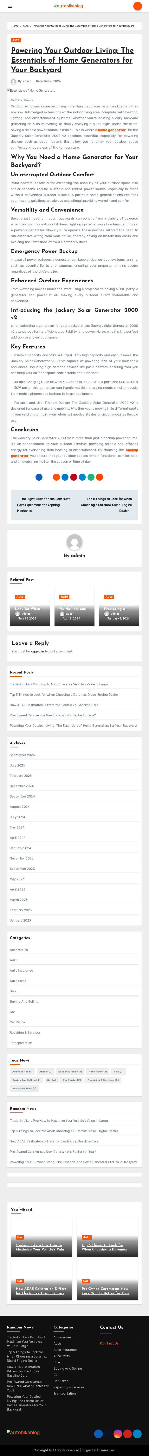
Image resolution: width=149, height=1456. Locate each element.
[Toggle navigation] (10, 6)
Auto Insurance (21, 970)
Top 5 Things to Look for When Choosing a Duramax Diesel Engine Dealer (64, 695)
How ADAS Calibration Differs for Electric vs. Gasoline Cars (54, 705)
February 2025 (21, 776)
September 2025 (22, 755)
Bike (13, 991)
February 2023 (21, 910)
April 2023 (17, 889)
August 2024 (20, 807)
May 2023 (17, 879)
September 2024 (22, 796)
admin (27, 81)
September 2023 (22, 869)
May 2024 (17, 827)
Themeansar (106, 1450)
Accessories (19, 950)
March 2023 (19, 900)
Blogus (86, 1450)
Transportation (21, 1043)
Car (12, 1012)
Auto (15, 40)
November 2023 (22, 858)
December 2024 (22, 786)
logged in (37, 651)
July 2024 (17, 817)
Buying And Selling (24, 1001)
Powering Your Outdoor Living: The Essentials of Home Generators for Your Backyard (72, 60)
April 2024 (17, 838)
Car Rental (18, 1022)
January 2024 (20, 848)
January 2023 (20, 920)
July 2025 (17, 765)
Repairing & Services (25, 1032)
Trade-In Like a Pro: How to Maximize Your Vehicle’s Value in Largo (59, 684)
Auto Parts (18, 981)
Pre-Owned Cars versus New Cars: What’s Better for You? (53, 715)
